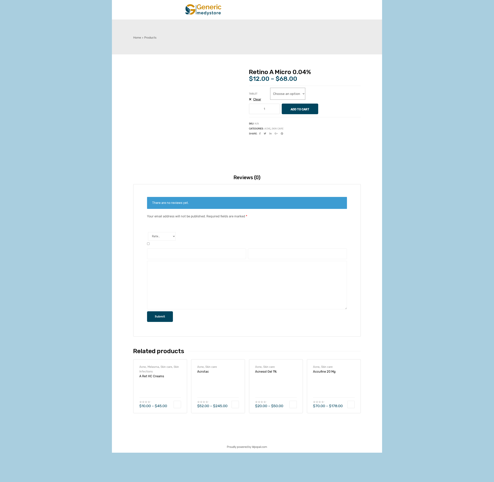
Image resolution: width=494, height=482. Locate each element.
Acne (267, 128)
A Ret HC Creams (151, 376)
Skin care (277, 128)
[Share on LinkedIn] (270, 133)
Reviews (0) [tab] (247, 177)
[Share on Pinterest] (282, 133)
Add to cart (300, 109)
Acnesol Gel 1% (266, 371)
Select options (177, 404)
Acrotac (203, 371)
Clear (257, 99)
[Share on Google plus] (276, 133)
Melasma (153, 367)
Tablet (253, 93)
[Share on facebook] (260, 133)
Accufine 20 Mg (324, 371)
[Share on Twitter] (265, 133)
